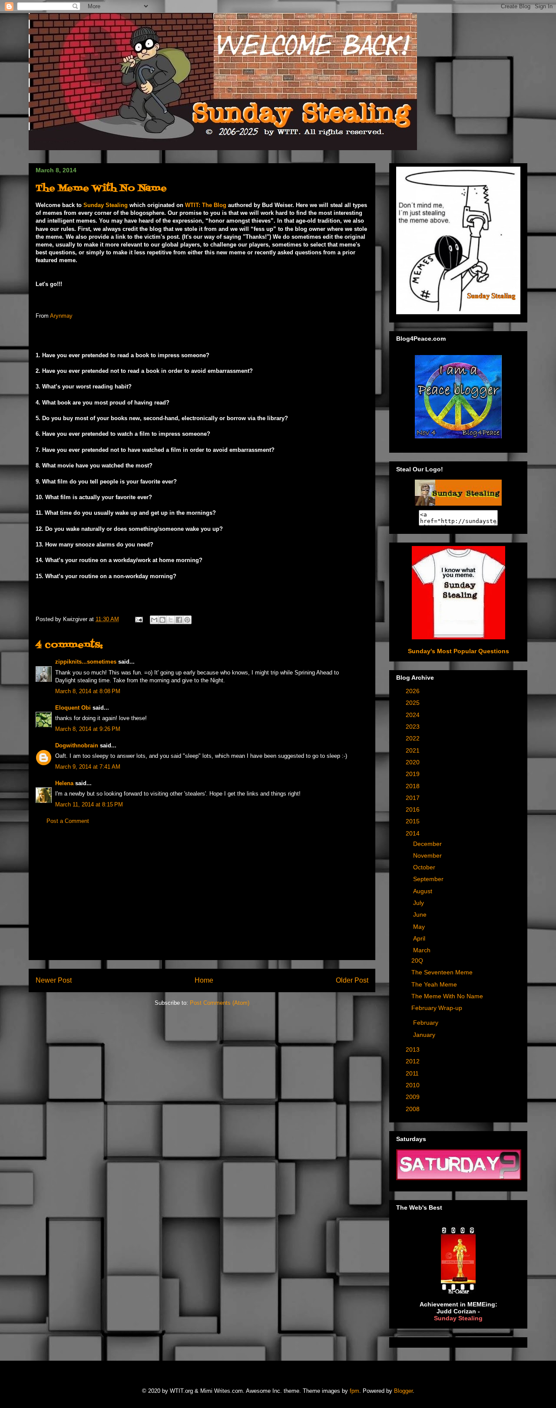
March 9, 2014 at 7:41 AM (87, 766)
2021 (413, 750)
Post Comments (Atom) (219, 1003)
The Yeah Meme (434, 984)
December (428, 843)
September (429, 878)
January (425, 1034)
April (420, 938)
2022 (413, 738)
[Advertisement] (202, 899)
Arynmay (61, 316)
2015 (413, 821)
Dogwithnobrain (76, 745)
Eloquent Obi (73, 707)
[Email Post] (138, 619)
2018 (413, 786)
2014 (413, 833)
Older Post (352, 980)
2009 (413, 1096)
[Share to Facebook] (179, 619)
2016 (413, 809)
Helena (64, 783)
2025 (413, 702)
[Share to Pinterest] (187, 619)
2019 (413, 773)
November (428, 855)
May (420, 926)
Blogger (403, 1391)
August (423, 891)
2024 (413, 714)
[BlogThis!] (162, 619)
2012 (413, 1061)
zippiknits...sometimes (85, 661)
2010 (413, 1085)
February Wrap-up (436, 1007)
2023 (413, 726)
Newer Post (54, 980)
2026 (413, 691)
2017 (413, 797)
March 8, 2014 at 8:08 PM (87, 691)
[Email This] (154, 619)
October (425, 867)
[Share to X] (170, 619)
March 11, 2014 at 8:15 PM (89, 804)
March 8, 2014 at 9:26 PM (87, 729)
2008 (413, 1108)
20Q (417, 960)
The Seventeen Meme (442, 972)
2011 (413, 1073)
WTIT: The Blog (205, 205)
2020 (413, 762)
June (420, 914)
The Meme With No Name (447, 996)
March (422, 950)
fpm (354, 1391)
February (426, 1022)
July (419, 902)
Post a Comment (67, 821)
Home (204, 980)
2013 (413, 1049)
